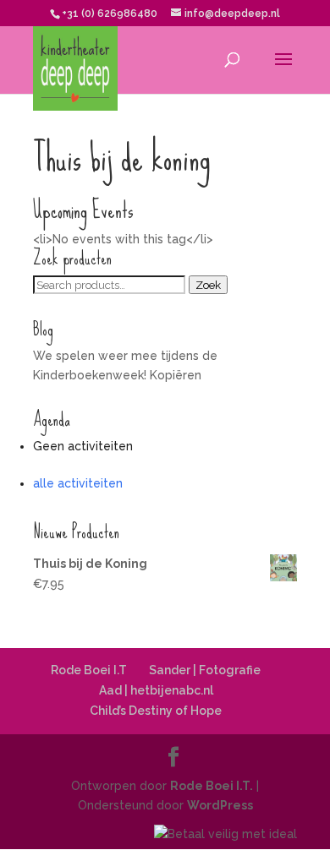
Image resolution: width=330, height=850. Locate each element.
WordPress (220, 805)
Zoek (208, 285)
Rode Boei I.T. (211, 786)
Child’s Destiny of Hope (156, 710)
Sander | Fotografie (205, 670)
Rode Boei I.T (89, 670)
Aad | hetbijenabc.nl (156, 690)
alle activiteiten (78, 483)
